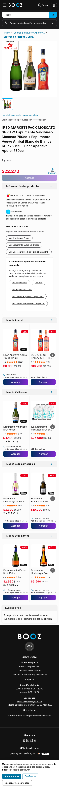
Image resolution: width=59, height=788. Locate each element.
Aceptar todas (12, 776)
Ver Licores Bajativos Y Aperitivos (28, 296)
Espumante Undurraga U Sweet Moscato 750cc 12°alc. (15, 500)
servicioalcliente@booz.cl (29, 701)
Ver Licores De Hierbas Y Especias (28, 303)
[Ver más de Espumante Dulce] (52, 464)
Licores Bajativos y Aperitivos (29, 32)
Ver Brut (38, 282)
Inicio (7, 32)
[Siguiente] (52, 355)
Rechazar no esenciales (17, 783)
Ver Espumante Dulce (22, 289)
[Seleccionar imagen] (7, 104)
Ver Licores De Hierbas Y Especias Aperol (29, 252)
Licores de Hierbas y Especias (20, 36)
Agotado (29, 177)
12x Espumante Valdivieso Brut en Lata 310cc (40, 428)
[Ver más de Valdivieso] (52, 392)
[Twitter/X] (31, 740)
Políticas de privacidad (29, 666)
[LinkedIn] (35, 740)
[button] (29, 15)
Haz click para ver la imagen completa (20, 115)
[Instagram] (24, 740)
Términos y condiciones (29, 670)
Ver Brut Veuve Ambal (19, 238)
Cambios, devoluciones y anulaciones (29, 674)
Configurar (30, 776)
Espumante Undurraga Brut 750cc (39, 572)
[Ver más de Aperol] (52, 320)
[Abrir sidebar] (5, 5)
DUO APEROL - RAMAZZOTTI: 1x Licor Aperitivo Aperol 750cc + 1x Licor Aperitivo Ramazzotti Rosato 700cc (43, 356)
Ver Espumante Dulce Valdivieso (24, 245)
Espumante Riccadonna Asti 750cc (39, 500)
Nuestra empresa (29, 662)
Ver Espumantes (19, 282)
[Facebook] (27, 740)
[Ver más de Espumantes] (52, 536)
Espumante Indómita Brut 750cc (14, 572)
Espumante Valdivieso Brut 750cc (15, 428)
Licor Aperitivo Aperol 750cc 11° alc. (15, 356)
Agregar (15, 382)
